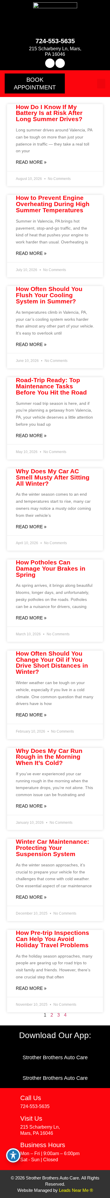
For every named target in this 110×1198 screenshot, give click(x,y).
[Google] (60, 63)
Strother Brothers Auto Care (55, 1057)
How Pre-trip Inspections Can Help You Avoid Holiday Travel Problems (52, 938)
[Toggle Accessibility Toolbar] (13, 1155)
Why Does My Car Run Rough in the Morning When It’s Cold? (49, 756)
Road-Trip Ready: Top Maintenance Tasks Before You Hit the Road (51, 386)
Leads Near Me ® (76, 1190)
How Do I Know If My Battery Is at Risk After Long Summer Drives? (49, 113)
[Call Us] (11, 1099)
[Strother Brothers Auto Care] (55, 1048)
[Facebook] (50, 63)
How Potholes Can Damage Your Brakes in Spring (50, 568)
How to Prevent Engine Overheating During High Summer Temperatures (52, 203)
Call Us (30, 1098)
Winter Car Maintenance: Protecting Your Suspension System (52, 847)
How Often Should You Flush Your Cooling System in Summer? (49, 295)
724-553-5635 (55, 41)
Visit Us (31, 1118)
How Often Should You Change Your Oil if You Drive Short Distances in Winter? (52, 662)
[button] (35, 83)
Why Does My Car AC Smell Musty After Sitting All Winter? (52, 477)
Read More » (31, 162)
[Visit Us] (11, 1120)
